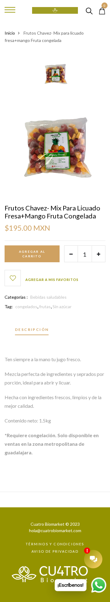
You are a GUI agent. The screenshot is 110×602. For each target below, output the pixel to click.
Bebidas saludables (48, 297)
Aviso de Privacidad (55, 551)
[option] (55, 75)
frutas (45, 306)
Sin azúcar (62, 306)
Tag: (9, 306)
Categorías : (16, 297)
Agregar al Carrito (32, 254)
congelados (26, 306)
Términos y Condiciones (55, 544)
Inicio (10, 33)
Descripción (32, 330)
